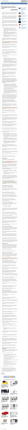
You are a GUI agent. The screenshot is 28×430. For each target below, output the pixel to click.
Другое (20, 3)
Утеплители (3, 3)
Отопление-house (5, 0)
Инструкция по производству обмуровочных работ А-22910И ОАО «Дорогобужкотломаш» (23, 13)
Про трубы (7, 3)
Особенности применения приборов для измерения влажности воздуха (24, 21)
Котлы (13, 3)
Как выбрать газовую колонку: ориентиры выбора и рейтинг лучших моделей (23, 25)
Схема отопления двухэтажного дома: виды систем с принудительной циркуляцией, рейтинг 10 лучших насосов (24, 28)
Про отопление (16, 3)
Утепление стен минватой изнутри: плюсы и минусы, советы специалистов (24, 16)
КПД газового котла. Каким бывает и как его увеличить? (23, 19)
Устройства (10, 3)
